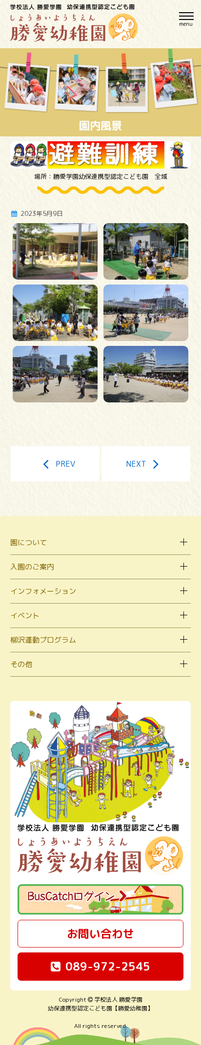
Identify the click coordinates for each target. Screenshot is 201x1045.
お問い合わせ (100, 933)
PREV (65, 463)
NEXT (136, 463)
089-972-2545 (107, 966)
